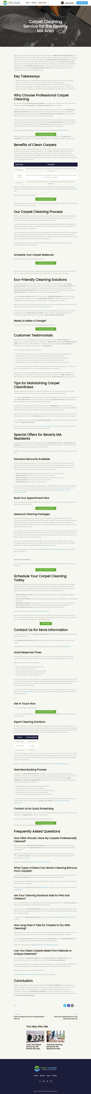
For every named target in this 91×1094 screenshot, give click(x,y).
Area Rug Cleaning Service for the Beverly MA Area (54, 1047)
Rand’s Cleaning (38, 1091)
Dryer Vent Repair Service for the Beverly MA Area (33, 1047)
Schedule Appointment (46, 134)
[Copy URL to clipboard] (76, 1005)
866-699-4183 (64, 130)
